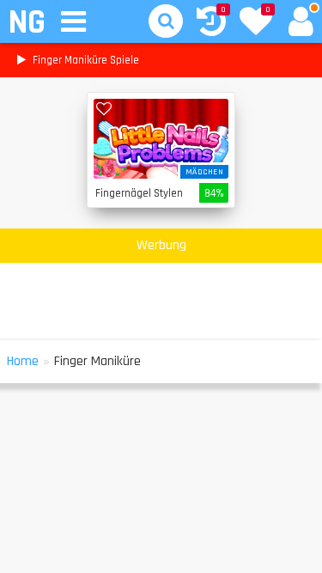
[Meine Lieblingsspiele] (256, 23)
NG (26, 23)
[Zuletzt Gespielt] (211, 24)
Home (23, 361)
